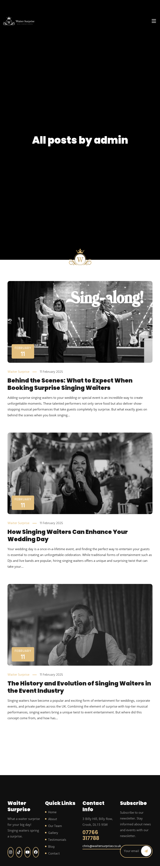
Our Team (55, 826)
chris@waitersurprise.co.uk (101, 846)
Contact (54, 853)
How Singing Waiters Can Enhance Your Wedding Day (68, 535)
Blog (51, 847)
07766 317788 (90, 835)
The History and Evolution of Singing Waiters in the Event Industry (79, 687)
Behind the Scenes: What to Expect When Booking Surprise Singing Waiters (70, 384)
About (52, 819)
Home (52, 812)
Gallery (53, 833)
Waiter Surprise (18, 372)
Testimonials (57, 840)
